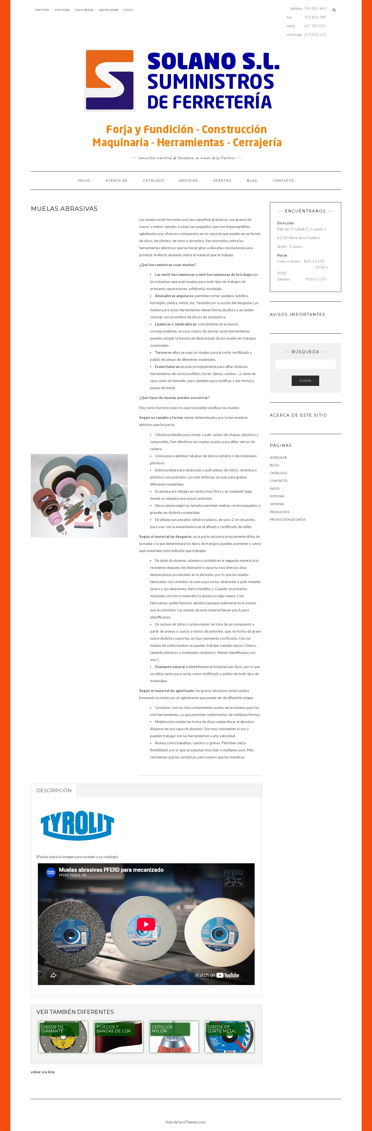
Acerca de (117, 180)
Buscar (305, 380)
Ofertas (222, 180)
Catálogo (153, 180)
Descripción (54, 791)
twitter (42, 10)
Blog (252, 180)
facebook (84, 10)
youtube (62, 10)
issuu (128, 10)
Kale (169, 1122)
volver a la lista (42, 1072)
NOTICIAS (188, 180)
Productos (279, 512)
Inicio (84, 180)
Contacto (283, 180)
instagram (108, 10)
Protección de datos (288, 519)
